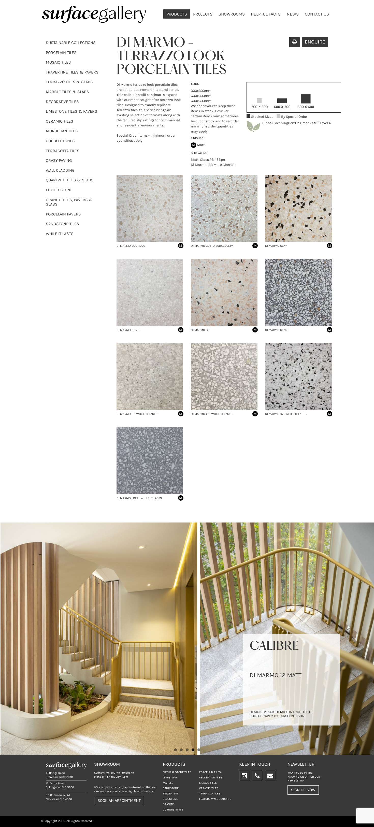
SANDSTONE (171, 788)
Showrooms (232, 14)
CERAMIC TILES (59, 121)
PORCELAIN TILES (61, 52)
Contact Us (317, 14)
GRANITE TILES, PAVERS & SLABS (69, 202)
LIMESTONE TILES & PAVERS (71, 111)
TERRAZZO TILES (209, 793)
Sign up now (303, 789)
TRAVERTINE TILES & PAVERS (72, 72)
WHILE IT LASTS (60, 233)
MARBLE (168, 783)
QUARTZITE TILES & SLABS (70, 180)
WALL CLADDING (60, 170)
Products (176, 14)
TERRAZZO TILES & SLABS (69, 81)
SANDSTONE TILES (62, 223)
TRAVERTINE (170, 793)
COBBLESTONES (60, 140)
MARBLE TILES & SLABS (67, 91)
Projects (202, 14)
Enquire (315, 42)
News (293, 14)
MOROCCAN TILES (62, 130)
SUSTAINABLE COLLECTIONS (71, 42)
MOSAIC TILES (58, 62)
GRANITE (168, 804)
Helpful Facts (266, 14)
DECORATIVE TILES (62, 101)
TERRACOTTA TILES (62, 150)
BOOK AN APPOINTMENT (119, 800)
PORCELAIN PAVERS (63, 214)
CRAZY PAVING (59, 160)
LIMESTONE (170, 777)
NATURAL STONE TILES (177, 772)
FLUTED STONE (59, 189)
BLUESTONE (170, 799)
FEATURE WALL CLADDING (215, 799)
